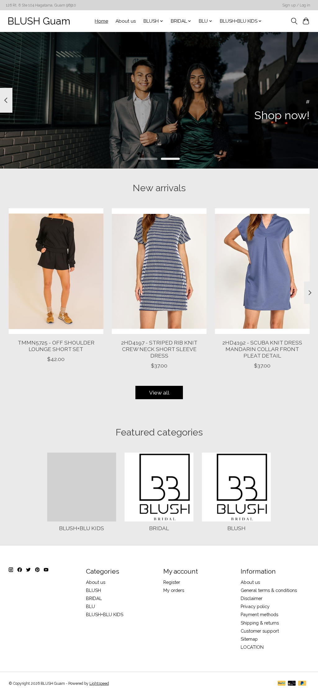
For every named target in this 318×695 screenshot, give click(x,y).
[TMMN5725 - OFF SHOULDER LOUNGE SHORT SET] (56, 271)
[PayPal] (282, 684)
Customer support (260, 631)
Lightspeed (99, 683)
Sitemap (249, 639)
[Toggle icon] (293, 21)
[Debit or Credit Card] (292, 684)
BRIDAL (159, 528)
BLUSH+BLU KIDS (81, 528)
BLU (90, 606)
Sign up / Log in (296, 5)
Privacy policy (255, 606)
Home (101, 21)
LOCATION (252, 647)
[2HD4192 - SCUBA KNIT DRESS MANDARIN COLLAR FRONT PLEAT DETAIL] (262, 271)
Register (171, 582)
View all (159, 392)
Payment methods (259, 614)
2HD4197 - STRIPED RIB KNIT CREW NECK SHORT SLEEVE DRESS (159, 349)
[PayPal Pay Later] (302, 684)
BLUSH (236, 528)
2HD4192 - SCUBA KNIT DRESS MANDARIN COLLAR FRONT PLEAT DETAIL (262, 349)
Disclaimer (251, 598)
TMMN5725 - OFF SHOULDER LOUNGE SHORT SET (55, 345)
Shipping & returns (260, 622)
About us (126, 21)
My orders (173, 590)
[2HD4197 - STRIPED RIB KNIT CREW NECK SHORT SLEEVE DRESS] (159, 271)
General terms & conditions (269, 590)
